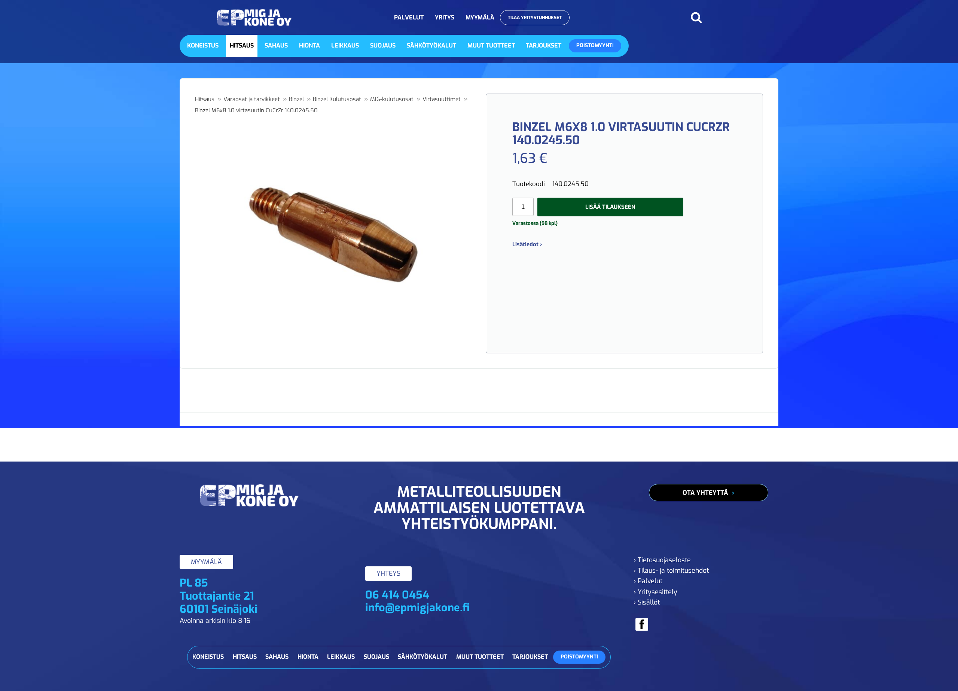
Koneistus (203, 45)
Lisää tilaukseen (610, 207)
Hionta (309, 45)
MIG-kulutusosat (392, 99)
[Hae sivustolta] (696, 17)
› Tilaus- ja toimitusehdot (671, 570)
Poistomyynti (595, 45)
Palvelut (409, 17)
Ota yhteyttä (705, 492)
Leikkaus (345, 45)
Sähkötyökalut (431, 45)
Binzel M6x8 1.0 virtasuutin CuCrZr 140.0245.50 (256, 110)
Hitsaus (242, 45)
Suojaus (383, 45)
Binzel (296, 99)
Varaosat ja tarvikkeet (251, 99)
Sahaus (276, 45)
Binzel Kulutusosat (337, 99)
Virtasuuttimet (441, 99)
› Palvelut (648, 580)
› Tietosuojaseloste (662, 559)
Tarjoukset (543, 45)
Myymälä (480, 17)
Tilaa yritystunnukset (535, 18)
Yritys (444, 17)
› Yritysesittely (655, 591)
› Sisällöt (647, 602)
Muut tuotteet (491, 45)
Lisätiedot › (527, 244)
